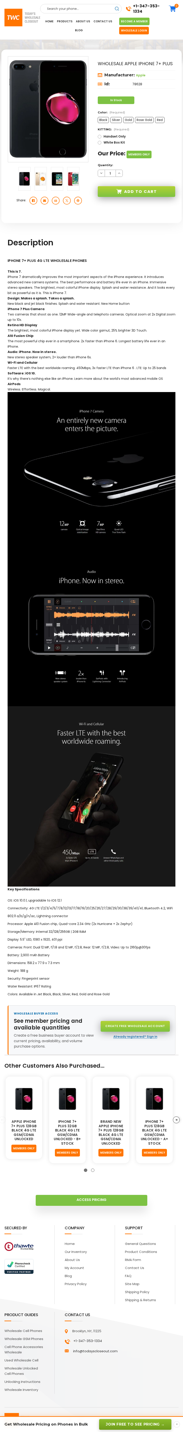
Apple (141, 75)
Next (176, 1120)
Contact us (103, 21)
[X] (67, 201)
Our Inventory (76, 1251)
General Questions (140, 1243)
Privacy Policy (76, 1284)
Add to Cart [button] (140, 191)
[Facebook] (33, 201)
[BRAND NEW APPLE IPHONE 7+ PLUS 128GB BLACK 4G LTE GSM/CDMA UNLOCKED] (111, 1099)
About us (83, 21)
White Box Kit (114, 142)
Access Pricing (91, 1199)
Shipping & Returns (140, 1300)
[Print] (56, 201)
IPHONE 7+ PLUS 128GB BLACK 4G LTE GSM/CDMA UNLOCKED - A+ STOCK (154, 1132)
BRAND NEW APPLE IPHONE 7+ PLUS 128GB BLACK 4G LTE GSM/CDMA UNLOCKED (111, 1132)
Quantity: (105, 165)
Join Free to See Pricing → (135, 1424)
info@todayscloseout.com (95, 1351)
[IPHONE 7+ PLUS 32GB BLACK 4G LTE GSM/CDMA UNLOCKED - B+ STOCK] (67, 1099)
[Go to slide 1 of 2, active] (85, 1170)
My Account (74, 1267)
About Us (72, 1259)
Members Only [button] (139, 154)
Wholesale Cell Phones (23, 1330)
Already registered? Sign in (135, 1036)
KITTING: (113, 129)
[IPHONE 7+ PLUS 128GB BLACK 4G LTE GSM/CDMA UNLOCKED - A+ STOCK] (154, 1099)
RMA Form (133, 1259)
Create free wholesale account (135, 1026)
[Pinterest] (78, 201)
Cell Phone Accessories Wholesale (23, 1349)
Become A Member (134, 21)
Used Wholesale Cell (21, 1360)
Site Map (132, 1284)
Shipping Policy (137, 1292)
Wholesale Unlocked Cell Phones (21, 1371)
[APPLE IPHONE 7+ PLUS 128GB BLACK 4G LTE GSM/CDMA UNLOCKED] (24, 1099)
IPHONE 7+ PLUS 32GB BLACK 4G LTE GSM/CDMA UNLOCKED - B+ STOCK (67, 1132)
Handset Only (115, 136)
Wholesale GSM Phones (23, 1338)
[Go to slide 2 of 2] (92, 1170)
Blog (79, 30)
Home (49, 21)
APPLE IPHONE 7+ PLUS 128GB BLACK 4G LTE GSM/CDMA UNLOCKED (24, 1130)
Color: (111, 112)
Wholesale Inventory (21, 1389)
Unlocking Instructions (22, 1381)
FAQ (128, 1275)
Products (65, 21)
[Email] (44, 201)
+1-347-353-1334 (146, 8)
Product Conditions (141, 1251)
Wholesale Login (134, 30)
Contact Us (134, 1267)
